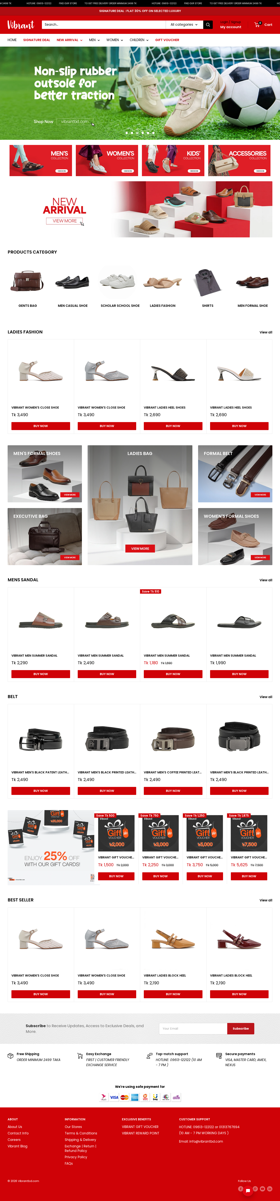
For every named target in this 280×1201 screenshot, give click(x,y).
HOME (12, 40)
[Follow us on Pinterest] (255, 1188)
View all (266, 332)
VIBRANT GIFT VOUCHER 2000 (116, 857)
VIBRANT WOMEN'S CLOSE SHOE (35, 407)
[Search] (208, 25)
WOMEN (112, 40)
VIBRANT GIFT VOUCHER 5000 (205, 857)
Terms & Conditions (81, 1133)
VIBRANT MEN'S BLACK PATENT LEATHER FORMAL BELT (40, 772)
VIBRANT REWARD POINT (140, 1133)
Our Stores (73, 1127)
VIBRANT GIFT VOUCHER (140, 1127)
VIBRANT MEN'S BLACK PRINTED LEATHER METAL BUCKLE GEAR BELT (239, 772)
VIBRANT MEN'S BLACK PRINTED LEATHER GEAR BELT (107, 772)
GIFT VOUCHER (167, 40)
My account (230, 27)
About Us (15, 1127)
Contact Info (18, 1133)
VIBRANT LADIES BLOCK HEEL (165, 975)
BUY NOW (41, 426)
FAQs (69, 1163)
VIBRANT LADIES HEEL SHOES (165, 407)
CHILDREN (137, 40)
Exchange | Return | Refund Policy (80, 1148)
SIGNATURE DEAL (36, 40)
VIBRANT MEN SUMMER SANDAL (34, 655)
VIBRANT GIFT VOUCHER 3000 (160, 857)
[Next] (272, 285)
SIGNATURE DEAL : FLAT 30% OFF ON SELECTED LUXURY (140, 11)
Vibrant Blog (17, 1146)
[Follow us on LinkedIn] (269, 1188)
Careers (14, 1139)
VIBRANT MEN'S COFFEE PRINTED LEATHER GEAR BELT (173, 772)
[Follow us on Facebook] (240, 1188)
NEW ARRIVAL (67, 40)
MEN (92, 40)
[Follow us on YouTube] (262, 1188)
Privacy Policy (76, 1157)
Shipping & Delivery (80, 1139)
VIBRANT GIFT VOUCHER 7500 (249, 857)
